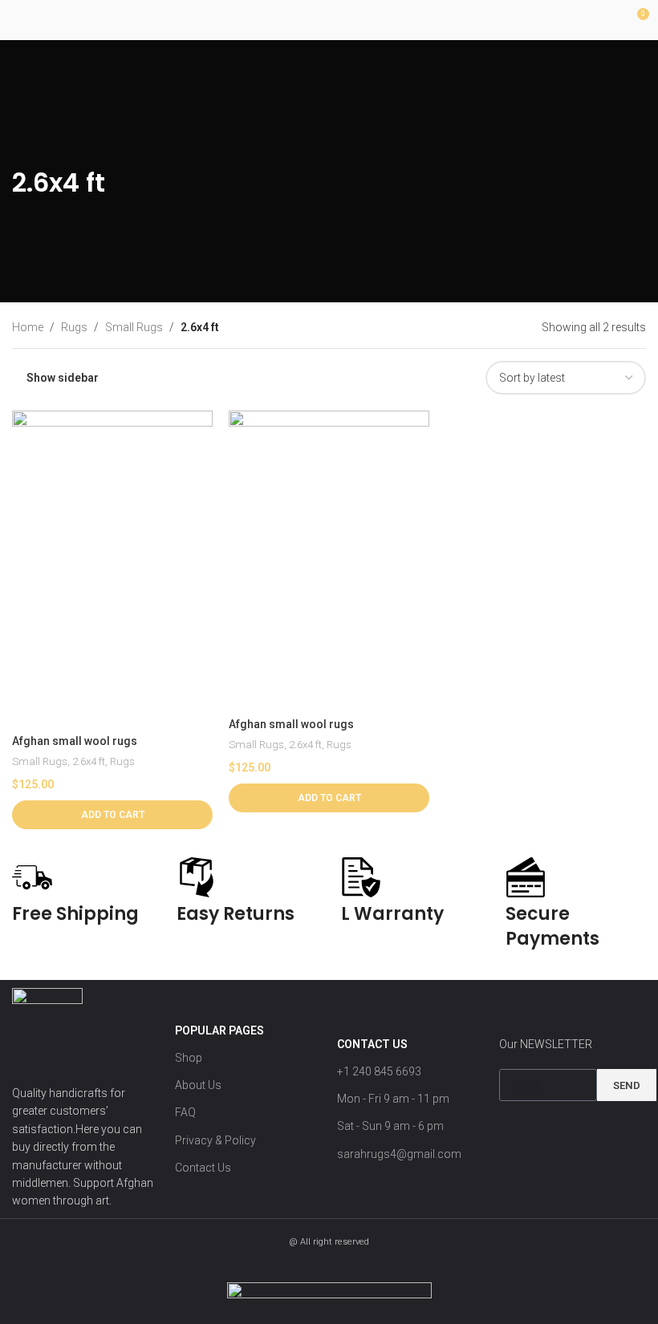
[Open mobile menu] (18, 20)
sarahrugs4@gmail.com (399, 1154)
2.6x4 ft (88, 761)
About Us (198, 1085)
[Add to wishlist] (199, 425)
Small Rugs (39, 761)
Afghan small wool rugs (74, 741)
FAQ (185, 1112)
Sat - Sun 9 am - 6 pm (390, 1126)
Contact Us (203, 1167)
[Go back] (32, 145)
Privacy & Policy (215, 1140)
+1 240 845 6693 (379, 1071)
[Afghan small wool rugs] (112, 569)
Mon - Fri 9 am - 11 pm (393, 1098)
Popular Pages (219, 1030)
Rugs (122, 761)
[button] (112, 814)
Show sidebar (62, 377)
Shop (188, 1057)
